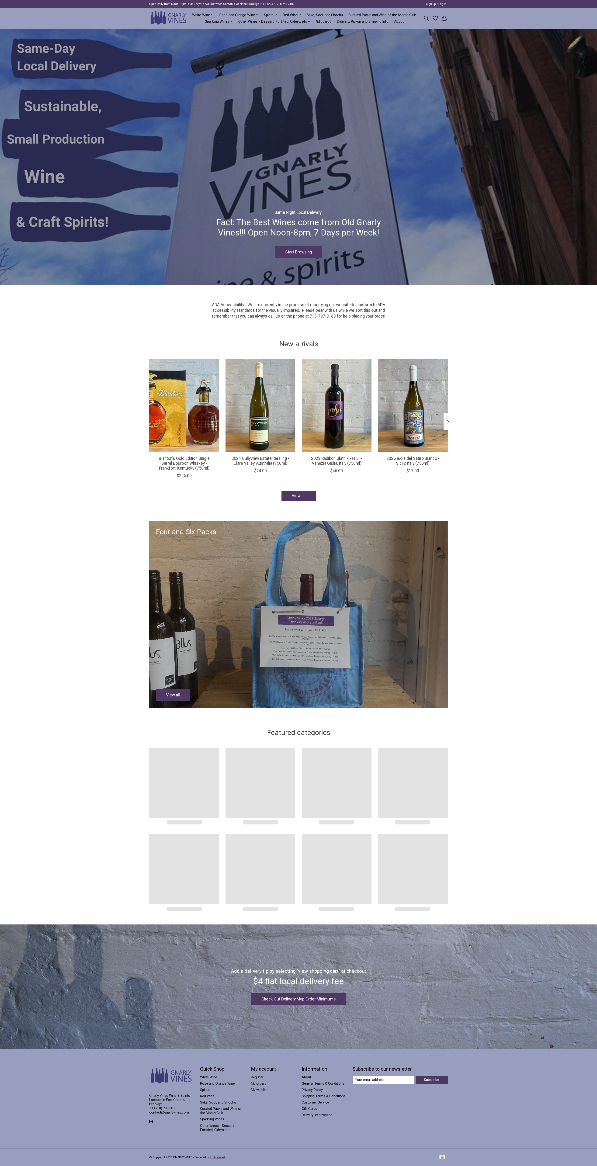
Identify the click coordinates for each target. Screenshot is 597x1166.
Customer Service (315, 1102)
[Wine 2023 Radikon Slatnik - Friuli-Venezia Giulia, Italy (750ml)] (336, 405)
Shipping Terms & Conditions (324, 1096)
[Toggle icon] (426, 18)
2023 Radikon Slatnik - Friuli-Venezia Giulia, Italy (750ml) (336, 460)
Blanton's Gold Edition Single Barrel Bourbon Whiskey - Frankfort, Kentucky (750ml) (184, 463)
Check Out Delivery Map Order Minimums (298, 999)
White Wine (208, 1077)
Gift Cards (309, 1109)
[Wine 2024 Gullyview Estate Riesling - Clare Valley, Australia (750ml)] (260, 405)
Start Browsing (298, 251)
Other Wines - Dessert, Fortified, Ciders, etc (217, 1128)
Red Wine (207, 1096)
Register (257, 1077)
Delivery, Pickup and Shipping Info (363, 21)
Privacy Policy (312, 1090)
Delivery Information (317, 1115)
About (399, 21)
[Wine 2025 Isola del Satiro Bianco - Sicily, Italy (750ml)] (413, 405)
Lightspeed (217, 1157)
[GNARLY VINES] (168, 18)
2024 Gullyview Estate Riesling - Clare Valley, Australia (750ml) (260, 460)
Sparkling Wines (212, 1119)
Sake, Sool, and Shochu (325, 15)
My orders (258, 1083)
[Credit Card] (442, 1157)
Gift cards (323, 21)
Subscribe (431, 1080)
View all (298, 495)
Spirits (205, 1090)
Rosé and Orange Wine (217, 1083)
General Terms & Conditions (323, 1083)
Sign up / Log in (436, 4)
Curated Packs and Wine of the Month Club (382, 15)
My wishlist (259, 1090)
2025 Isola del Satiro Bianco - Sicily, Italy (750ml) (412, 460)
